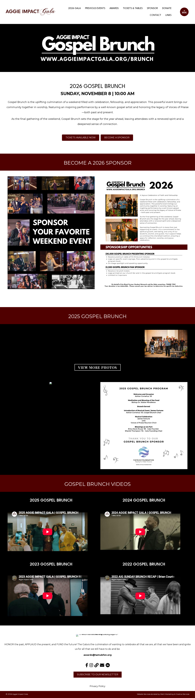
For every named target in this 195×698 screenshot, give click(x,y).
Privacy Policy (97, 686)
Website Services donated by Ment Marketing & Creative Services (163, 694)
